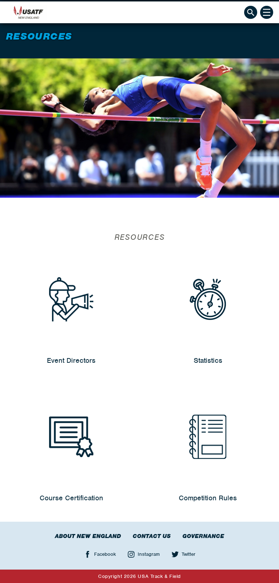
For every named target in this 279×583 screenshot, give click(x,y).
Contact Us (152, 536)
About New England (88, 536)
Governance (203, 536)
